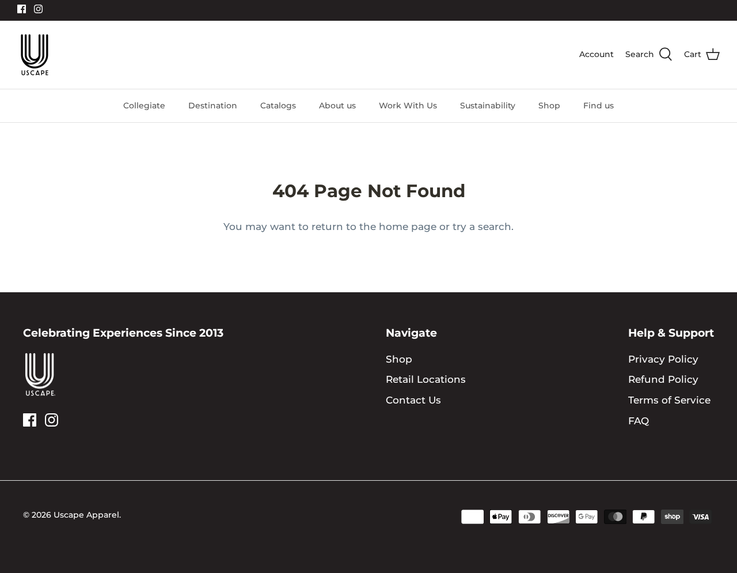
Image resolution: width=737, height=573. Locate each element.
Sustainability (487, 105)
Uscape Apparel (86, 515)
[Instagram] (38, 9)
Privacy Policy (663, 359)
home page (407, 226)
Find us (598, 105)
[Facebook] (21, 9)
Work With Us (408, 105)
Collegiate (144, 105)
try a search (482, 226)
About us (337, 105)
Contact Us (413, 400)
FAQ (638, 421)
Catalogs (278, 105)
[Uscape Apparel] (34, 54)
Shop (549, 105)
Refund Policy (663, 379)
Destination (212, 105)
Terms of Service (669, 400)
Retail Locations (426, 379)
